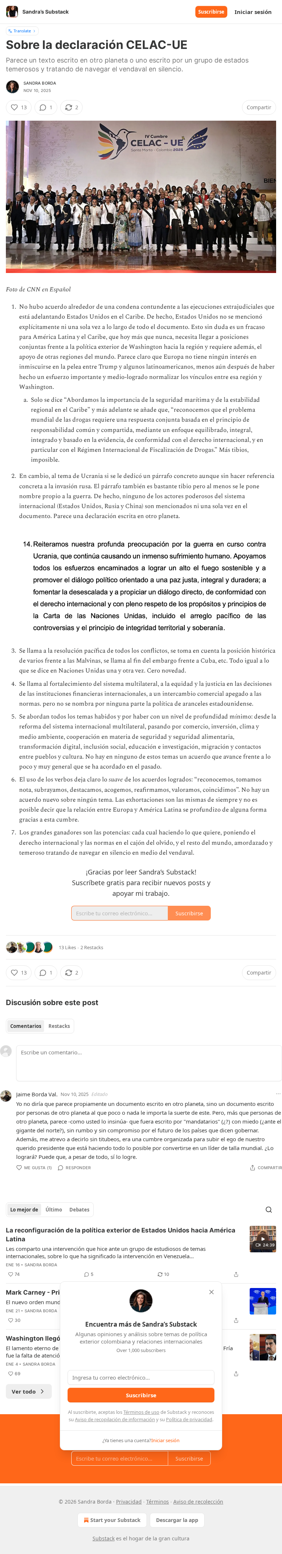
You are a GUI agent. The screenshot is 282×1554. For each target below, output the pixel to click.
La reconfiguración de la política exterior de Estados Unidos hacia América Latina (120, 1235)
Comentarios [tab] (25, 1026)
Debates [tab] (79, 1209)
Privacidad (129, 1501)
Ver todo (24, 1391)
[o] (263, 1239)
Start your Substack (115, 1519)
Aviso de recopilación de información (115, 1419)
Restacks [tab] (59, 1026)
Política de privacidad (189, 1419)
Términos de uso (141, 1412)
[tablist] (40, 1026)
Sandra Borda (40, 83)
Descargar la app (177, 1519)
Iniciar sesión (253, 11)
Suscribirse (211, 11)
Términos (157, 1501)
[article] (141, 1252)
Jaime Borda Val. (37, 1094)
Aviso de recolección (198, 1501)
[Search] (268, 1209)
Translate (22, 30)
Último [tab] (54, 1209)
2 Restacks (91, 947)
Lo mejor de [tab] (24, 1209)
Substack (104, 1538)
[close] (211, 1292)
